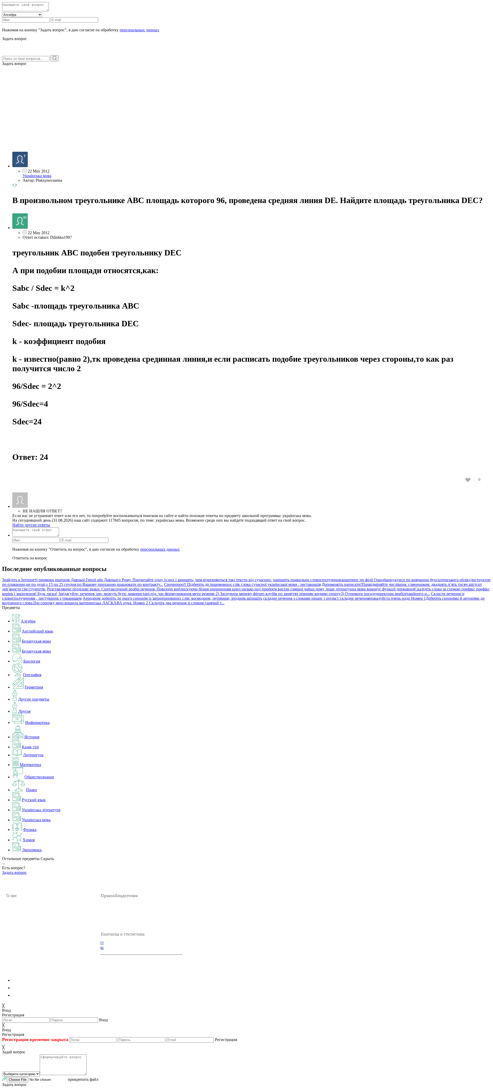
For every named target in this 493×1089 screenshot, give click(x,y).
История (31, 737)
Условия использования (33, 995)
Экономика (32, 850)
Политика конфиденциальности (40, 980)
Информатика (37, 722)
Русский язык (34, 800)
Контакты (23, 931)
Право (31, 790)
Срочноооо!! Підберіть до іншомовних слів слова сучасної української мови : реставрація (242, 584)
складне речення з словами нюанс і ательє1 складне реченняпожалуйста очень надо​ (336, 598)
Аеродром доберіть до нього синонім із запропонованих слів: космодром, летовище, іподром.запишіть (172, 598)
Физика (29, 829)
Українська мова (37, 176)
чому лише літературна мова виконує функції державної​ (365, 589)
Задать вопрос (14, 63)
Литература (33, 755)
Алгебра (28, 621)
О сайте (38, 931)
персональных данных (139, 30)
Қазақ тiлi (30, 747)
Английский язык (37, 631)
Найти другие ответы (31, 525)
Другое (24, 711)
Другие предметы (33, 699)
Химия (29, 840)
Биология (31, 661)
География (32, 675)
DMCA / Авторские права (35, 988)
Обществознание (39, 777)
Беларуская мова (36, 641)
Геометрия (34, 687)
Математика (30, 764)
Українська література (41, 810)
